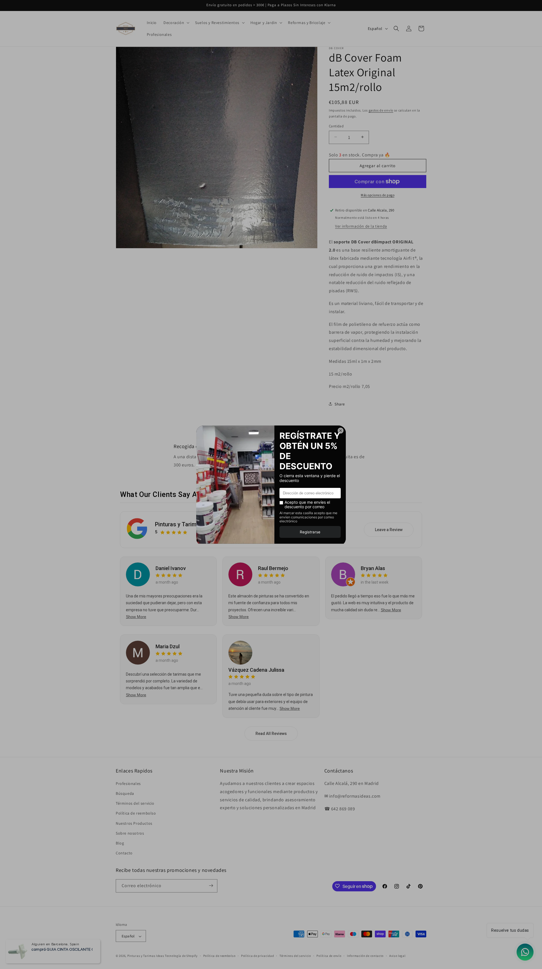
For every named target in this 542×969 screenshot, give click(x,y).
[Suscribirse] (211, 885)
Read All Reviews (271, 733)
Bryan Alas (373, 568)
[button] (176, 23)
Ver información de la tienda (361, 226)
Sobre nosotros (130, 833)
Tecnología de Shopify (181, 956)
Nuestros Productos (134, 823)
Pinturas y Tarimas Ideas (186, 524)
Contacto (124, 853)
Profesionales (128, 783)
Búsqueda (125, 793)
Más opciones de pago (377, 195)
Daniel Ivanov (171, 568)
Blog (120, 843)
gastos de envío (381, 110)
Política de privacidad (257, 956)
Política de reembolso (136, 813)
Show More (136, 616)
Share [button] (340, 403)
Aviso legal (397, 956)
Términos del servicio (135, 803)
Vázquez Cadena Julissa (256, 670)
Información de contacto (365, 956)
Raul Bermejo (273, 568)
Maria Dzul (168, 646)
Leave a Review (389, 529)
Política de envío (328, 956)
